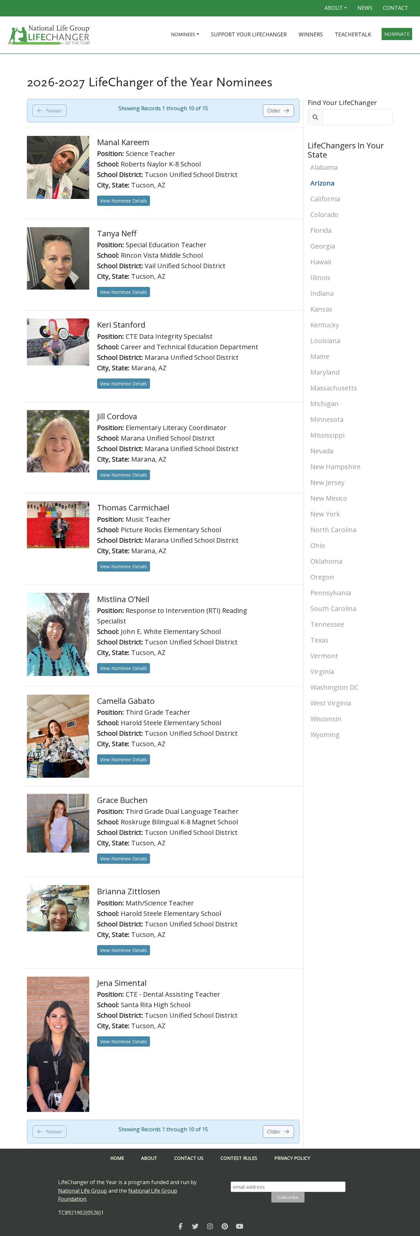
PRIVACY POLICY (292, 1158)
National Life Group (82, 1190)
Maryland (325, 372)
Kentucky (324, 324)
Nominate (397, 34)
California (325, 198)
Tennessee (327, 624)
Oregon (322, 577)
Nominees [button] (183, 34)
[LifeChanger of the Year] (180, 1226)
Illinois (320, 277)
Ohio (317, 545)
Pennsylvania (330, 592)
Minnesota (327, 419)
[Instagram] (210, 1226)
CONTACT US (188, 1158)
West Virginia (330, 703)
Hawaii (320, 261)
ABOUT (149, 1158)
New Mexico (328, 498)
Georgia (322, 246)
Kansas (321, 309)
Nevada (321, 450)
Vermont (324, 655)
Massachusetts (333, 387)
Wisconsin (326, 718)
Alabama (324, 167)
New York (325, 514)
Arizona (322, 183)
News (364, 7)
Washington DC (334, 687)
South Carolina (333, 608)
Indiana (322, 293)
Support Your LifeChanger (249, 34)
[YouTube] (239, 1226)
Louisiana (325, 340)
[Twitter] (195, 1226)
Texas (319, 640)
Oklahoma (326, 561)
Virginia (322, 671)
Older (274, 110)
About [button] (334, 7)
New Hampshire (335, 466)
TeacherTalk (353, 34)
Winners (311, 34)
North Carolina (333, 529)
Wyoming (325, 734)
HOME (117, 1158)
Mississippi (327, 435)
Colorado (324, 214)
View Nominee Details (123, 201)
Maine (319, 356)
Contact (395, 7)
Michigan (324, 403)
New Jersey (327, 482)
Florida (320, 230)
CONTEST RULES (238, 1158)
